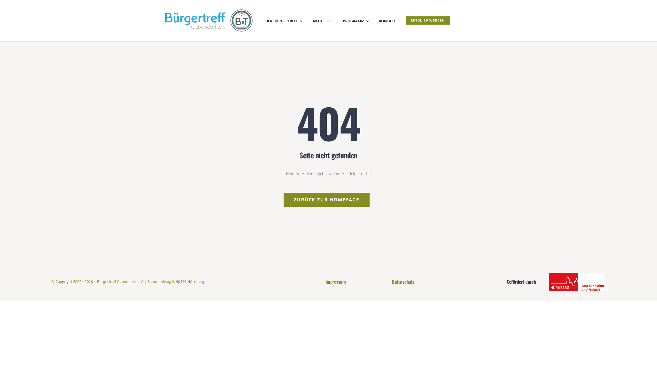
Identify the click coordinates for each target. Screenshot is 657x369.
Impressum (335, 281)
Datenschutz (403, 281)
